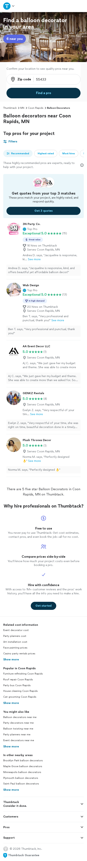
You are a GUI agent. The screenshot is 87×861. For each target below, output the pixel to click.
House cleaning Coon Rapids (20, 691)
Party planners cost (14, 636)
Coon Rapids (35, 108)
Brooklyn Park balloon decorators (23, 760)
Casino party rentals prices (19, 653)
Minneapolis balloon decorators (22, 772)
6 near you (14, 39)
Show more (11, 659)
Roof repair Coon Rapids (18, 679)
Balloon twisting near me (18, 728)
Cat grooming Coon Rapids (19, 696)
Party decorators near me (18, 722)
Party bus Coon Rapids (17, 685)
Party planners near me (16, 734)
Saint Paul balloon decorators (21, 783)
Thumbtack (10, 108)
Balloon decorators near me (19, 717)
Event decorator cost (16, 630)
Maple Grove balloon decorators (22, 766)
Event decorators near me (18, 740)
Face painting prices (15, 647)
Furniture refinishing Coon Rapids (23, 673)
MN (22, 108)
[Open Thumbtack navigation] (9, 6)
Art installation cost (15, 641)
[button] (30, 229)
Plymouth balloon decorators (20, 778)
